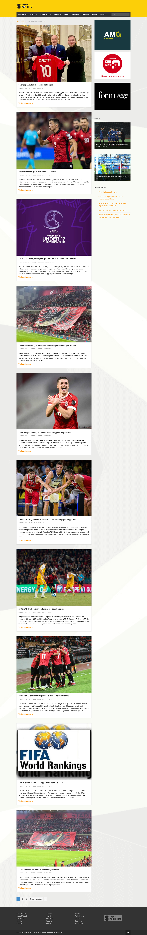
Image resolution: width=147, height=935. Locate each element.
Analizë (48, 916)
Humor (94, 14)
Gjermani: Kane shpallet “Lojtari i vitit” (112, 210)
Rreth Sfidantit (21, 916)
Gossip (102, 14)
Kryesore (40, 88)
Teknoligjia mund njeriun (107, 192)
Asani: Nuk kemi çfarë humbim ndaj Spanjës (37, 171)
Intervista (49, 918)
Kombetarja (41, 175)
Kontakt (19, 923)
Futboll (33, 14)
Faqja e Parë (22, 14)
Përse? (66, 14)
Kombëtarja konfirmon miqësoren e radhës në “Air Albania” (44, 695)
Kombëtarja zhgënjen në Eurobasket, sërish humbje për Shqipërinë (47, 519)
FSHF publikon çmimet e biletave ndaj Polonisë (38, 869)
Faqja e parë (21, 21)
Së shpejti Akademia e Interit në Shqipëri (36, 84)
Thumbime (75, 14)
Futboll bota (45, 14)
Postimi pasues (36, 899)
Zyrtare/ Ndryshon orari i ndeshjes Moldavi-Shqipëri (41, 608)
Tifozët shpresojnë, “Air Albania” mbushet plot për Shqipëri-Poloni (47, 345)
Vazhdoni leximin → (25, 103)
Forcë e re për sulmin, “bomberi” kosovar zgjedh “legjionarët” (45, 432)
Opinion (56, 14)
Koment (49, 921)
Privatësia (20, 918)
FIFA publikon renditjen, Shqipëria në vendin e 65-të (40, 782)
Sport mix (85, 14)
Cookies (19, 921)
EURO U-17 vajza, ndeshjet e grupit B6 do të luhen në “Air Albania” (47, 258)
